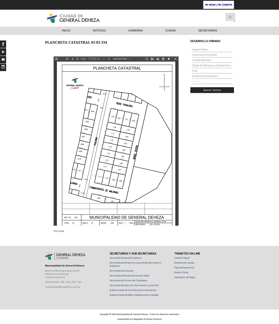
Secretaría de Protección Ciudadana (128, 280)
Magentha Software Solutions (148, 319)
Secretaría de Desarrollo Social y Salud (129, 275)
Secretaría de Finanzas (122, 271)
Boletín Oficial (181, 272)
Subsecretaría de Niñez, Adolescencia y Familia (134, 295)
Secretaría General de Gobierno (126, 258)
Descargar (59, 231)
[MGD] (73, 18)
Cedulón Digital (182, 258)
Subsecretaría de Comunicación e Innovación (133, 290)
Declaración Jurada (184, 262)
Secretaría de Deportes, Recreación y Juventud (134, 285)
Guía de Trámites (212, 90)
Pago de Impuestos (184, 267)
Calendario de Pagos (184, 277)
